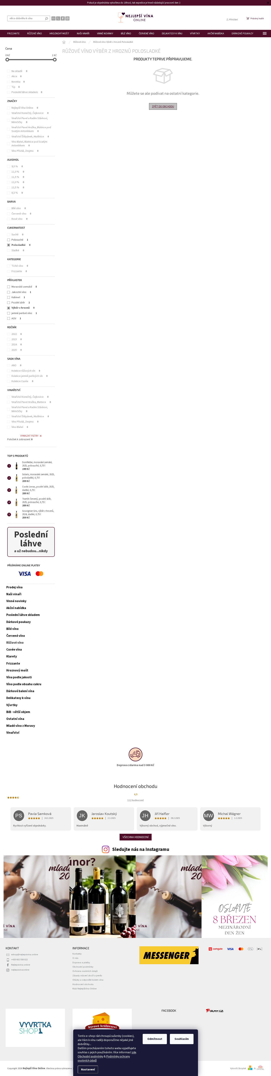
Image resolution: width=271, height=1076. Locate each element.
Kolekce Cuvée (22, 381)
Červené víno (21, 214)
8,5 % (17, 193)
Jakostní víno (21, 292)
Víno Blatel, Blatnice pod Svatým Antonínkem (29, 143)
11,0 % (18, 172)
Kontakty (77, 953)
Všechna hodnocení (136, 837)
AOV (16, 318)
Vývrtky (12, 705)
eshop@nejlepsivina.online (24, 954)
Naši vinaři (13, 594)
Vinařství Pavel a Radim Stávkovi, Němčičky (30, 120)
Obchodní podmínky (90, 1056)
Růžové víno (15, 642)
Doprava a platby (81, 962)
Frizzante (19, 271)
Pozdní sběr (21, 303)
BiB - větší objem (18, 712)
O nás (75, 958)
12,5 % (18, 187)
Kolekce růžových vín (26, 371)
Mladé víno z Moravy (20, 726)
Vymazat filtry (29, 436)
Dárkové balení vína (20, 691)
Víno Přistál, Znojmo (25, 151)
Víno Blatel (20, 427)
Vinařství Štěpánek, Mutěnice (30, 136)
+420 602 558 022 (19, 959)
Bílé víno (19, 208)
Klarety (11, 656)
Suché (17, 234)
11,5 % (18, 177)
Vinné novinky (16, 601)
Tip (16, 87)
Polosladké (21, 245)
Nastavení (88, 1069)
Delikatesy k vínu (18, 698)
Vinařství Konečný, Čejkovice (30, 113)
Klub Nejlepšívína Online (84, 988)
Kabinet (18, 297)
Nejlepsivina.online (20, 964)
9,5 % (17, 166)
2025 (17, 350)
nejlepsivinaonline (20, 969)
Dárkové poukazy (18, 622)
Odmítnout (154, 1039)
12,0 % (18, 182)
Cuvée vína (14, 649)
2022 (17, 334)
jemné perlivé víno (24, 313)
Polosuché (20, 240)
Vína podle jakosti (19, 677)
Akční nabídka (16, 608)
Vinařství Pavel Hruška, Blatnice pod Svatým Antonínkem (31, 129)
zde (134, 1052)
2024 (17, 344)
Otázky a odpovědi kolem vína (87, 980)
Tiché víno (20, 266)
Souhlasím (182, 1039)
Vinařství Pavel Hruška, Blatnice (31, 402)
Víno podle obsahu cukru (23, 684)
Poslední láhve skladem (27, 92)
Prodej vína (14, 587)
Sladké (18, 250)
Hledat (46, 18)
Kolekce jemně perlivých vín (29, 376)
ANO (16, 365)
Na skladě (19, 71)
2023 (17, 339)
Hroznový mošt (17, 670)
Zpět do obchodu (163, 106)
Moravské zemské (24, 287)
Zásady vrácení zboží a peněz (87, 975)
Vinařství (12, 733)
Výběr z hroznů (23, 308)
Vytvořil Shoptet (238, 1068)
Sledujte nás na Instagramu (140, 849)
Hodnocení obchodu (82, 984)
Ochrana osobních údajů (85, 971)
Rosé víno (19, 219)
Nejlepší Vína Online (25, 108)
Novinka (18, 82)
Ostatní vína (15, 719)
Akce (16, 76)
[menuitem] (13, 33)
